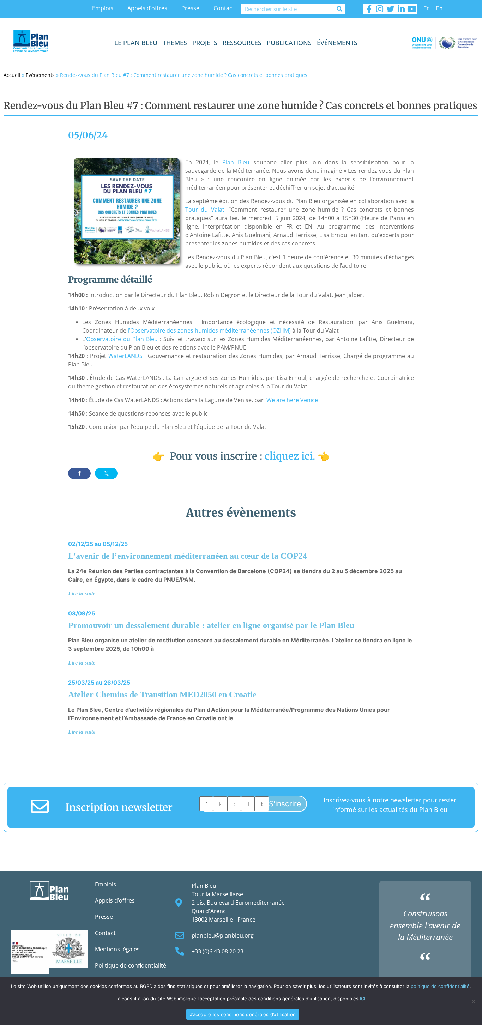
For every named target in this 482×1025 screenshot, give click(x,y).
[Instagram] (379, 9)
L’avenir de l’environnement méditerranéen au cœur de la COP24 (187, 555)
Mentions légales (117, 949)
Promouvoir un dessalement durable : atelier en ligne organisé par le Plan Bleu (211, 625)
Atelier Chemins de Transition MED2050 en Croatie (162, 694)
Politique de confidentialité (130, 965)
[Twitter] (390, 9)
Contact (223, 8)
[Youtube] (411, 9)
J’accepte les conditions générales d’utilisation (243, 1014)
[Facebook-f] (368, 9)
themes (175, 42)
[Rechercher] (339, 9)
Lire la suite (81, 593)
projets (204, 42)
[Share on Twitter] (106, 473)
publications (289, 42)
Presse (190, 8)
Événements (337, 42)
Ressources (242, 42)
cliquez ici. (290, 456)
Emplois (102, 8)
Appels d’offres (147, 8)
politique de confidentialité (440, 986)
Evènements (40, 75)
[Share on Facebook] (79, 473)
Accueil (12, 75)
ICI (362, 998)
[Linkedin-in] (401, 9)
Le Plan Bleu (135, 42)
